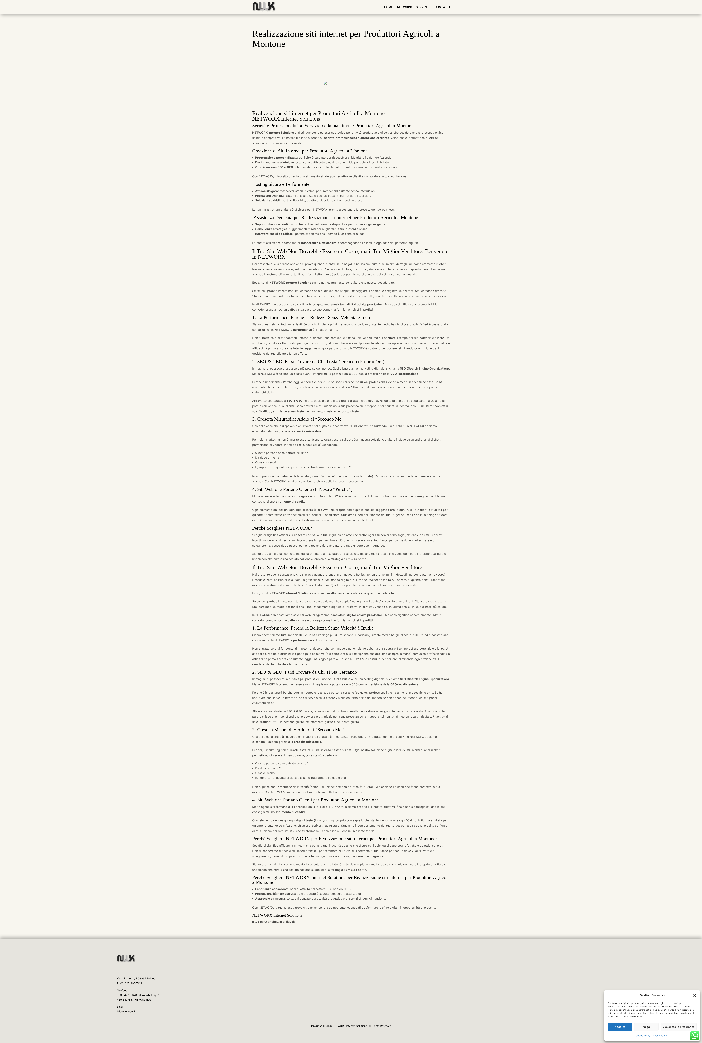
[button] (695, 995)
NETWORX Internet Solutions (277, 915)
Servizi (421, 7)
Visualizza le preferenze (679, 1027)
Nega (646, 1027)
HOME (388, 7)
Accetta (620, 1027)
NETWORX (404, 7)
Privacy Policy (659, 1035)
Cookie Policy (643, 1035)
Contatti (442, 7)
